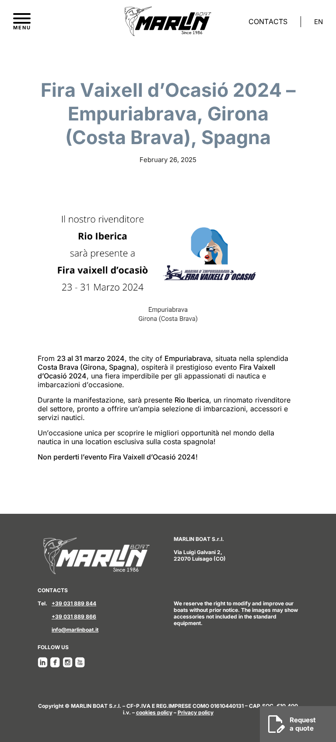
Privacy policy (196, 712)
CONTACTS (267, 21)
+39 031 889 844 (74, 603)
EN (318, 21)
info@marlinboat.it (75, 629)
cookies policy (154, 712)
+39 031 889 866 (74, 616)
